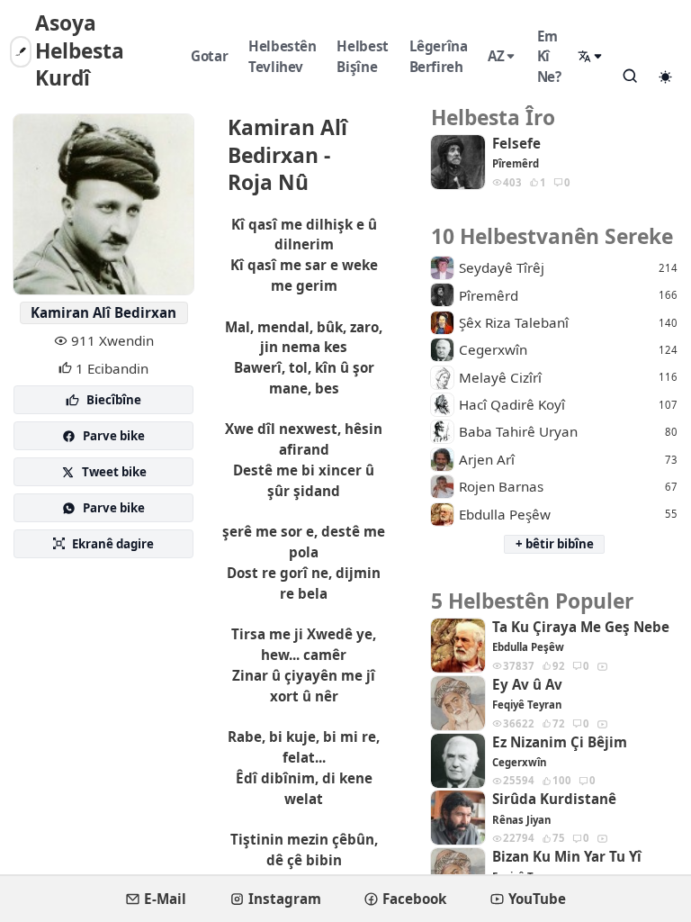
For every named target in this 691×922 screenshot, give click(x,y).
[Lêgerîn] (630, 75)
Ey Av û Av (527, 684)
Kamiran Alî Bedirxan (103, 312)
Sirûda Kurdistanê (554, 799)
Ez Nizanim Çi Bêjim (559, 742)
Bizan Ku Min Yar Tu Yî (567, 856)
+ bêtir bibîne (555, 544)
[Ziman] (591, 56)
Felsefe (516, 143)
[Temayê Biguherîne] (665, 76)
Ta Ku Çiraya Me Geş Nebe (580, 627)
